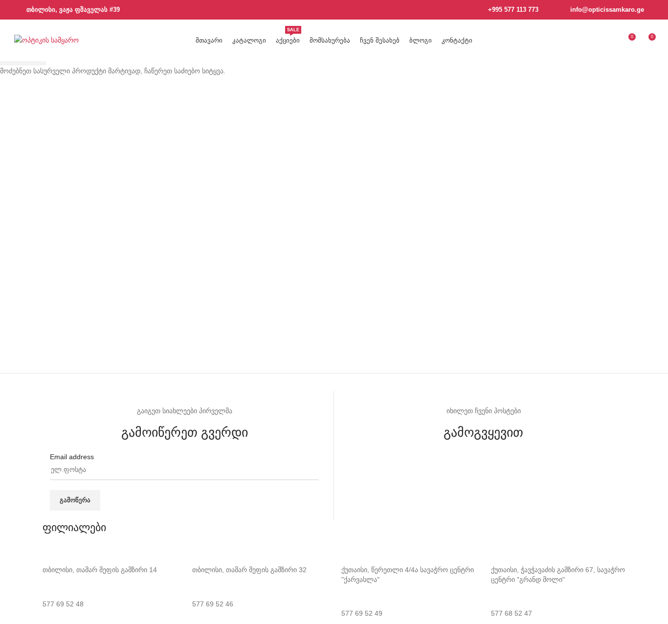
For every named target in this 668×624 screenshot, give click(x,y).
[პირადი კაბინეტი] (610, 40)
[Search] (592, 40)
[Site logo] (46, 40)
